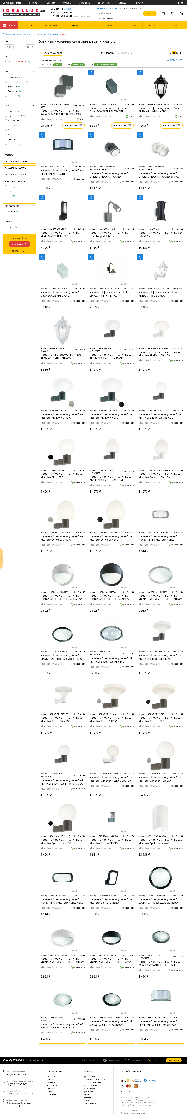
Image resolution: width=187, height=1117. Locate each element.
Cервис (88, 1071)
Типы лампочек (90, 1103)
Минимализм (15, 130)
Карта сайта (52, 1094)
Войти (181, 3)
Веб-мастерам (90, 1088)
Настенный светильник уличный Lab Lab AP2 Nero (160, 234)
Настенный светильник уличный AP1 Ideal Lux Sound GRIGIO (112, 719)
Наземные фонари (18, 82)
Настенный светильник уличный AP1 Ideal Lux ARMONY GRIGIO (63, 416)
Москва (67, 9)
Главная (7, 34)
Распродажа (52, 1085)
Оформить (174, 1060)
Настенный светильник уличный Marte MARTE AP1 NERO (60, 234)
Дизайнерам (104, 2)
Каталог (11, 25)
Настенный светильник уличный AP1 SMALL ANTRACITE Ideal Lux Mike (161, 963)
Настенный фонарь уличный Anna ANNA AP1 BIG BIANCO (159, 294)
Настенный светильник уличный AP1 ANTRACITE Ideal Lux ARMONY (112, 356)
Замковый (13, 111)
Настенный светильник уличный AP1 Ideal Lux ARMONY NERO (112, 416)
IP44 (11, 186)
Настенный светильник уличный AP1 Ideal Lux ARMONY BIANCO (161, 353)
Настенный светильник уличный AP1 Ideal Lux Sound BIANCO (63, 719)
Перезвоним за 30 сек (106, 8)
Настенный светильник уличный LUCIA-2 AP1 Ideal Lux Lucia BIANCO (61, 597)
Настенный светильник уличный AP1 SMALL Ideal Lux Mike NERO (112, 1023)
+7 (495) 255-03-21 (71, 15)
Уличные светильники (34, 34)
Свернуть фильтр (53, 52)
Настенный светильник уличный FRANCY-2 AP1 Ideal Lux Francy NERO (62, 901)
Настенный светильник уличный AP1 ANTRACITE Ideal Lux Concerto (112, 478)
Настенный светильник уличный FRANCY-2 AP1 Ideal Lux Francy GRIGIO (158, 538)
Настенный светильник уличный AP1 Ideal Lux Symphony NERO (63, 841)
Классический (15, 120)
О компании (54, 1071)
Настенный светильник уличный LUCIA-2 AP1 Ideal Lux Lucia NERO (109, 597)
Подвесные (14, 91)
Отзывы (67, 2)
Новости (87, 1097)
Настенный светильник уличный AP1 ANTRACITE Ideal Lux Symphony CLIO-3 (63, 782)
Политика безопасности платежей (134, 1092)
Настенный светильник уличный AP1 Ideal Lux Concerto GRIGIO (63, 538)
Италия (13, 227)
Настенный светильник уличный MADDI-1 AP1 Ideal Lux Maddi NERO (61, 657)
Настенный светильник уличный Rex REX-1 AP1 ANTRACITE (62, 172)
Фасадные (53, 34)
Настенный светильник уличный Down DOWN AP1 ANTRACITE (109, 109)
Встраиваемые (16, 77)
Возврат (51, 2)
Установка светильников (94, 1079)
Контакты (139, 2)
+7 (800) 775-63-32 (71, 12)
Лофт (11, 125)
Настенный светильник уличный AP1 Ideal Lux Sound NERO (161, 719)
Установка (84, 2)
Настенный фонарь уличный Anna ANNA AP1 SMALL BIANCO (61, 356)
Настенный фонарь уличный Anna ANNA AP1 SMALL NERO (159, 109)
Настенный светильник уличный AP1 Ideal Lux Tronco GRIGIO (112, 841)
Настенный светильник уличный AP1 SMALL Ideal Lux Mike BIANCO (63, 1026)
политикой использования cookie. (136, 1105)
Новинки (50, 1088)
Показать (17, 244)
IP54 (11, 191)
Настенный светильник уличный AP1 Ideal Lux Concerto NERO (112, 538)
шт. (155, 1060)
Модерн (13, 134)
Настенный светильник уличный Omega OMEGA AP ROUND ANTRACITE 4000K (109, 175)
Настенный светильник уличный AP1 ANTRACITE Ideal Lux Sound (161, 657)
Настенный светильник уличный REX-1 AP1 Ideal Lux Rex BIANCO (158, 1023)
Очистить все (174, 60)
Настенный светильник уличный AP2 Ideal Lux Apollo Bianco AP (161, 841)
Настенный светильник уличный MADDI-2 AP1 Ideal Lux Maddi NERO (110, 960)
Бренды (122, 2)
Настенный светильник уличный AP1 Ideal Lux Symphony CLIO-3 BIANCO (112, 779)
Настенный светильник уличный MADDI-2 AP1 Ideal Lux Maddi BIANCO (63, 960)
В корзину (71, 125)
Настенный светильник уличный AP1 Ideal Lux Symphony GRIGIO (161, 779)
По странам (51, 1082)
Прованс (13, 139)
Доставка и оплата (12, 2)
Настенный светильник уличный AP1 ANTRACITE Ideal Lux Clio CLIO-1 (161, 416)
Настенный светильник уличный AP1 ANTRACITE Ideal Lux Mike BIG (112, 660)
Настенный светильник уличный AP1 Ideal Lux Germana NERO (112, 901)
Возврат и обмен (91, 1085)
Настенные (15, 86)
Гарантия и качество (92, 1082)
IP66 (11, 196)
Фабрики (50, 1079)
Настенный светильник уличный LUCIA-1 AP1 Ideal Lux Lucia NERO (158, 901)
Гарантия (34, 2)
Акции (49, 1091)
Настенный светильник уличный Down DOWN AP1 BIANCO (60, 294)
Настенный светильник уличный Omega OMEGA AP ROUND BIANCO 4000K (159, 175)
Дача (57, 65)
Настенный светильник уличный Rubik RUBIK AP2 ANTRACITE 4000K (61, 112)
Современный (15, 144)
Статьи (86, 1100)
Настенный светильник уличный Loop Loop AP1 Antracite (109, 234)
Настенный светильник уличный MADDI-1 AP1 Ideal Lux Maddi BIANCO (161, 597)
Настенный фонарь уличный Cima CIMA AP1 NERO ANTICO (110, 294)
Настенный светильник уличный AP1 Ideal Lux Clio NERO (63, 475)
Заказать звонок (35, 1060)
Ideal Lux (13, 211)
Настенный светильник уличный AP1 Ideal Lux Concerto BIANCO (161, 475)
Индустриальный (16, 116)
